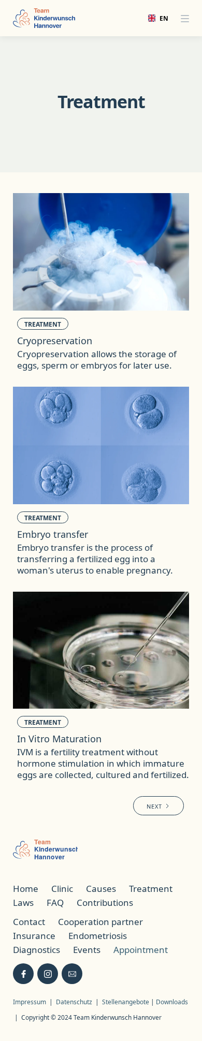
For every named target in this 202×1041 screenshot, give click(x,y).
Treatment (42, 324)
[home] (44, 18)
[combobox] (155, 18)
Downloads (172, 1002)
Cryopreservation (54, 340)
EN (160, 18)
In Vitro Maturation (59, 738)
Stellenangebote (126, 1002)
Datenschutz (74, 1002)
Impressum (29, 1002)
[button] (185, 18)
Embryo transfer (52, 534)
